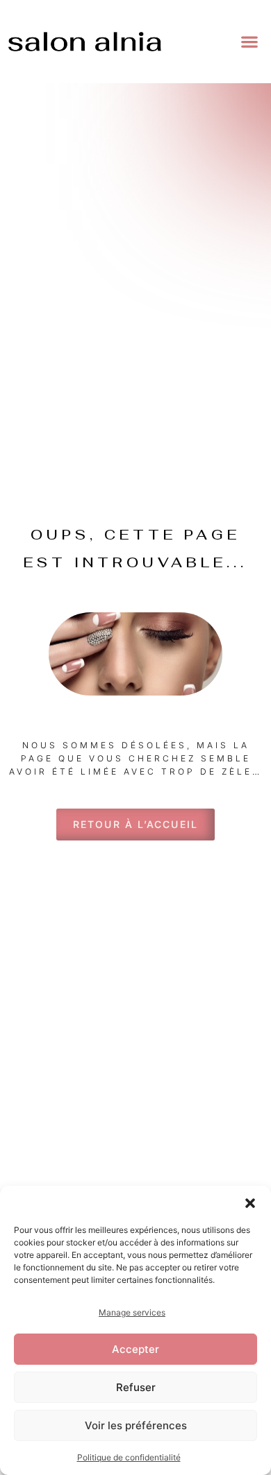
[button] (250, 1203)
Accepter (135, 1349)
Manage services (132, 1312)
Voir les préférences (136, 1425)
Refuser (136, 1387)
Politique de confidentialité (129, 1457)
